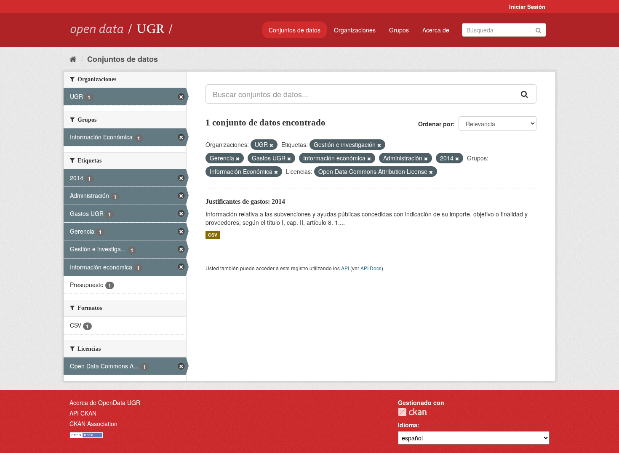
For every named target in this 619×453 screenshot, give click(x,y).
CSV (212, 235)
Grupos (399, 30)
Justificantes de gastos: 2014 (245, 201)
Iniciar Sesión (527, 7)
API (345, 268)
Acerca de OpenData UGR (104, 402)
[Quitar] (271, 144)
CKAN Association (93, 423)
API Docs (371, 268)
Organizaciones (355, 30)
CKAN (412, 412)
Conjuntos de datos (294, 30)
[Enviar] (538, 29)
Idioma (407, 425)
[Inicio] (73, 58)
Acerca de (435, 30)
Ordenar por (435, 124)
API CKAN (82, 413)
